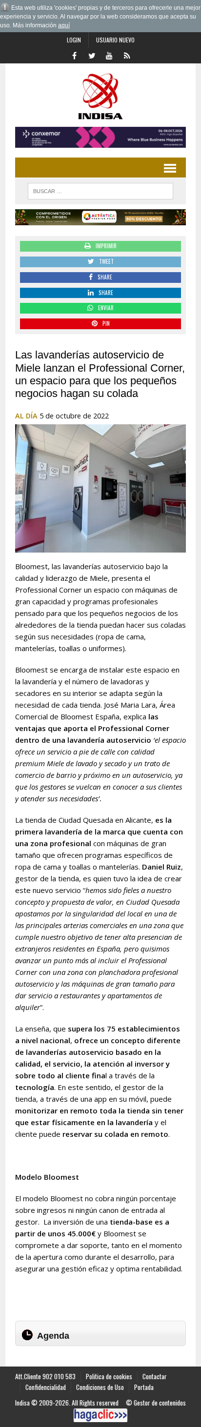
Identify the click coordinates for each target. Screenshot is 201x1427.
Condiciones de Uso (100, 1387)
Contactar (154, 1376)
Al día (26, 415)
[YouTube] (109, 54)
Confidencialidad (45, 1387)
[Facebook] (74, 54)
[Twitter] (92, 54)
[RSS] (127, 54)
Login (74, 40)
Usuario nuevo (115, 40)
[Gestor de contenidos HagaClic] (100, 1415)
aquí (64, 25)
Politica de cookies (109, 1376)
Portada (144, 1387)
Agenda (53, 1336)
